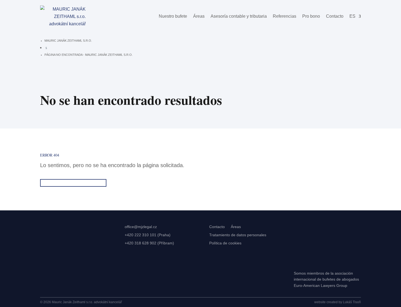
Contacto (334, 16)
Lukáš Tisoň (352, 302)
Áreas (199, 16)
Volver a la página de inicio (73, 183)
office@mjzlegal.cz (141, 227)
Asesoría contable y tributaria (239, 16)
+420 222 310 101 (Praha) (147, 235)
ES (352, 16)
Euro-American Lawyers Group (320, 285)
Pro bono (311, 16)
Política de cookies (225, 243)
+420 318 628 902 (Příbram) (149, 243)
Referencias (284, 16)
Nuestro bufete (173, 16)
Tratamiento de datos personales (237, 235)
